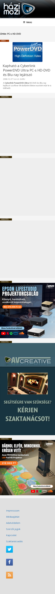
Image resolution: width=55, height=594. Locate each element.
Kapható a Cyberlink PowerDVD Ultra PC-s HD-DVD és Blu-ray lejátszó (26, 70)
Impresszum (12, 510)
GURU (22, 79)
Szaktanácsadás (14, 541)
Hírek (3, 41)
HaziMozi (9, 2)
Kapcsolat (11, 535)
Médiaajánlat (12, 516)
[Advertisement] (27, 125)
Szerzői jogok (13, 529)
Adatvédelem (13, 522)
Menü (29, 22)
